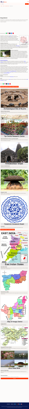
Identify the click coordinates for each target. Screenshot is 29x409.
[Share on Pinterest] (13, 33)
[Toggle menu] (28, 1)
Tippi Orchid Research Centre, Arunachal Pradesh (9, 138)
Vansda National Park (13, 71)
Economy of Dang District (4, 60)
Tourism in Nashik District (5, 165)
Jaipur (6, 80)
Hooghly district (3, 323)
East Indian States (4, 266)
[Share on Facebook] (11, 33)
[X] (16, 404)
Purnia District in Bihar (5, 291)
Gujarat (10, 35)
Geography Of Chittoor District (6, 347)
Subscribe (14, 378)
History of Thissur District (5, 111)
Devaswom (3, 226)
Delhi (27, 79)
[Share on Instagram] (8, 33)
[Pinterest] (18, 404)
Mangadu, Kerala (4, 192)
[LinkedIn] (20, 404)
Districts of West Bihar (5, 370)
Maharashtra (18, 45)
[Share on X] (9, 33)
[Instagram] (21, 404)
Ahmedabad (2, 80)
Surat (9, 79)
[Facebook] (15, 404)
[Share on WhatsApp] (6, 33)
